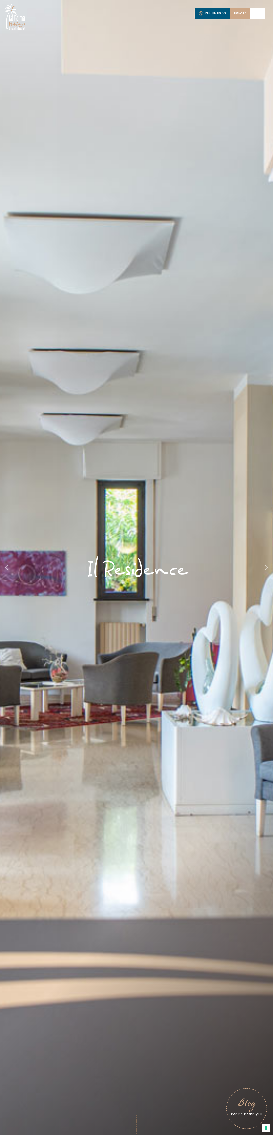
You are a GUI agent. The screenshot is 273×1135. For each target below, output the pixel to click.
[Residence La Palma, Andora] (15, 17)
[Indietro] (6, 567)
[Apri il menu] (257, 13)
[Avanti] (266, 567)
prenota (240, 13)
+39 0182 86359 (215, 13)
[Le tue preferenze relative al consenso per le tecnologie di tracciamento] (266, 1128)
